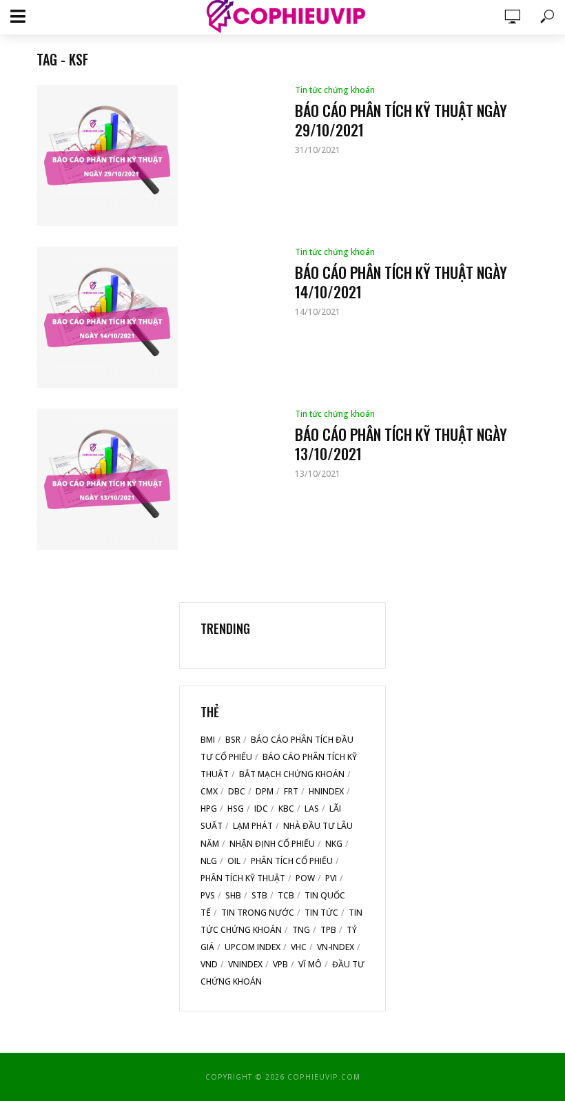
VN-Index (335, 947)
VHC (299, 947)
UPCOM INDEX (252, 947)
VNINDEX (245, 964)
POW (305, 878)
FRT (291, 791)
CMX (209, 791)
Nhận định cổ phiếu (272, 844)
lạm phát (253, 826)
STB (259, 895)
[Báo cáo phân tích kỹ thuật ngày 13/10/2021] (154, 479)
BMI (208, 739)
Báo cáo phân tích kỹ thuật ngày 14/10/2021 (401, 282)
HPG (209, 808)
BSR (232, 739)
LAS (312, 808)
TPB (328, 930)
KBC (286, 808)
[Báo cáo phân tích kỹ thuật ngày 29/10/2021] (154, 155)
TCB (286, 895)
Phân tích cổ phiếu (292, 861)
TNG (301, 930)
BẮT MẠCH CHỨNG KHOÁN (292, 774)
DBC (236, 791)
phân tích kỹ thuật (243, 878)
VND (209, 964)
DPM (265, 791)
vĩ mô (310, 964)
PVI (331, 878)
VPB (280, 964)
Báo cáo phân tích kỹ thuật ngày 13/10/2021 (401, 443)
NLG (209, 861)
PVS (208, 895)
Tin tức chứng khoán (335, 90)
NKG (333, 844)
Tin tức (321, 912)
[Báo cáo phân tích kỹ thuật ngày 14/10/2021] (154, 317)
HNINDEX (326, 791)
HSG (235, 808)
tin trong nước (257, 912)
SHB (233, 895)
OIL (233, 861)
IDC (261, 808)
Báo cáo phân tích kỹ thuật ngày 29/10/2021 (401, 120)
